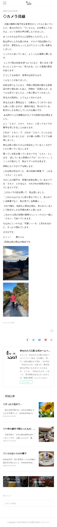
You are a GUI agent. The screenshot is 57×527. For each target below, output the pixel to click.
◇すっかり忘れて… (12, 404)
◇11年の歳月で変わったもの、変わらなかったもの (27, 428)
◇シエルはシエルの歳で (14, 453)
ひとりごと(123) (8, 323)
